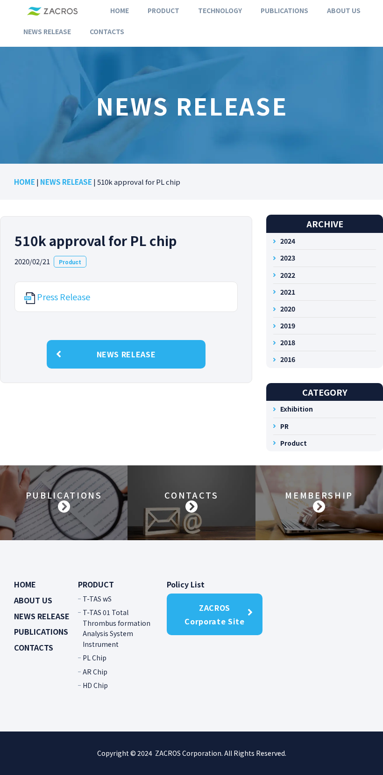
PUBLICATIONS (284, 10)
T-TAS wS (97, 598)
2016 (287, 359)
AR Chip (95, 671)
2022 (287, 275)
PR (284, 426)
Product (70, 262)
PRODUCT (163, 10)
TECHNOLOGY (220, 10)
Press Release (63, 296)
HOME (119, 10)
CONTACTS (107, 31)
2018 (287, 342)
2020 (287, 308)
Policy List (186, 584)
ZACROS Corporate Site (214, 614)
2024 (287, 241)
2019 (287, 325)
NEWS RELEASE (47, 31)
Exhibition (296, 408)
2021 (287, 292)
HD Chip (95, 685)
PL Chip (94, 657)
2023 (287, 257)
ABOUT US (344, 10)
